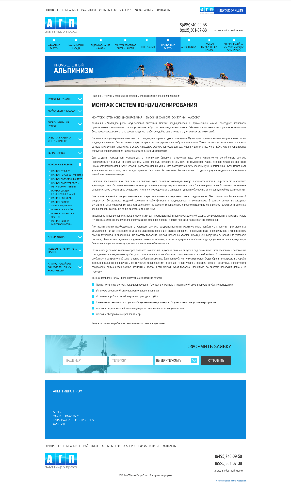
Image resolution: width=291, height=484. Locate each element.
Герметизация (147, 46)
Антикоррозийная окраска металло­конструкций (234, 46)
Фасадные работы (54, 47)
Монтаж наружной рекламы (67, 175)
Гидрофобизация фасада (100, 47)
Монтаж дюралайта (62, 209)
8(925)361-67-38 (193, 30)
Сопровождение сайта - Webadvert (231, 480)
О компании (67, 10)
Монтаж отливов (60, 171)
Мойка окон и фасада (76, 47)
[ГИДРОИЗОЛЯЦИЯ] (207, 10)
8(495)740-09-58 (193, 24)
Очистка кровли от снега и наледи (125, 47)
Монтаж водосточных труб (66, 179)
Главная (50, 10)
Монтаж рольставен (62, 198)
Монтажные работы (168, 47)
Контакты (163, 10)
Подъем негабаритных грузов (209, 46)
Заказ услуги (144, 10)
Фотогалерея (123, 10)
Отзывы (104, 10)
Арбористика (188, 46)
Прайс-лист (87, 10)
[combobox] (177, 360)
